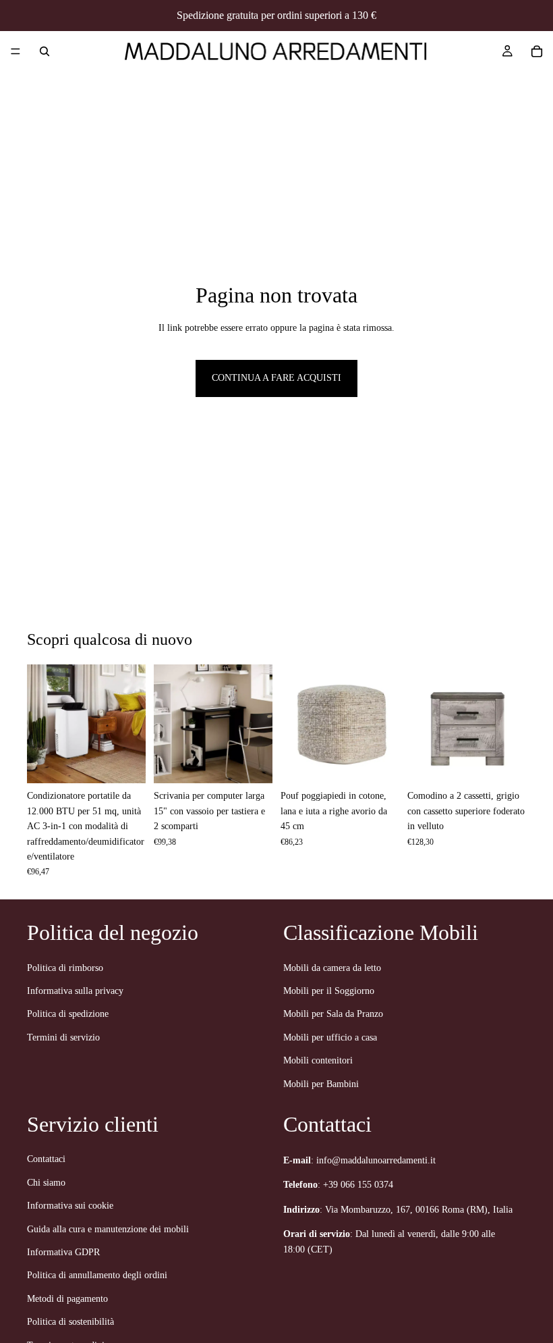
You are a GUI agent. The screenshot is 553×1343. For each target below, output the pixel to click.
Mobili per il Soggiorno (328, 991)
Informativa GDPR (63, 1252)
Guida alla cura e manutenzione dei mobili (108, 1229)
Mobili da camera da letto (332, 968)
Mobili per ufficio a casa (330, 1037)
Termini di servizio (63, 1037)
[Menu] (15, 51)
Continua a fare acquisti (276, 378)
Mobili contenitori (318, 1060)
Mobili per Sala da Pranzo (333, 1014)
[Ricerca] (44, 51)
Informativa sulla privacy (75, 991)
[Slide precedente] (42, 724)
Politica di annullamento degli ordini (97, 1276)
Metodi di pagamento (67, 1299)
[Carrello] (537, 51)
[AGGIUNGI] (125, 763)
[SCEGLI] (251, 763)
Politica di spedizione (68, 1014)
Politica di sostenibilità (70, 1322)
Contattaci (46, 1160)
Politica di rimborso (65, 968)
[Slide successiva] (131, 724)
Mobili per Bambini (321, 1084)
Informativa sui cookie (70, 1206)
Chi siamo (46, 1183)
